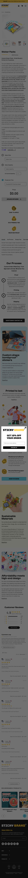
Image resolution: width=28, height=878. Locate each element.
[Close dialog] (25, 427)
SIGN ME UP (14, 447)
